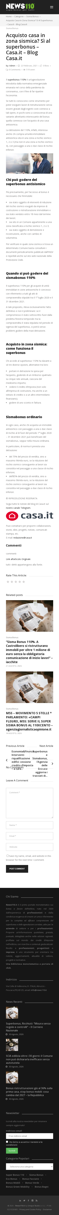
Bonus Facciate (30, 1178)
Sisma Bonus (32, 16)
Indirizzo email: (14, 1130)
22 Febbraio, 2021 (29, 65)
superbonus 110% (17, 79)
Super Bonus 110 (15, 1174)
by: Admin (10, 65)
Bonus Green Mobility (18, 1186)
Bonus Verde (32, 1182)
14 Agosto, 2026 (14, 733)
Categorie (19, 16)
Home (9, 16)
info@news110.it (39, 990)
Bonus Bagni (41, 1186)
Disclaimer (47, 1209)
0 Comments (15, 69)
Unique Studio (34, 1205)
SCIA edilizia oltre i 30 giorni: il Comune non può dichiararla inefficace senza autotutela (29, 1059)
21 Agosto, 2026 (14, 666)
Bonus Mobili (13, 1182)
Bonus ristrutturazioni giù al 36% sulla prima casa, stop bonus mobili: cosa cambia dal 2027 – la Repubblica (29, 1091)
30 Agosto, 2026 (16, 1034)
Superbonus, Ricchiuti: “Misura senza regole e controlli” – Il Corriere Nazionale (28, 1027)
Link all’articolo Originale (18, 559)
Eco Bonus (11, 1178)
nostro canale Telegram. (18, 507)
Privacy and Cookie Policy (31, 1209)
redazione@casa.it (22, 537)
